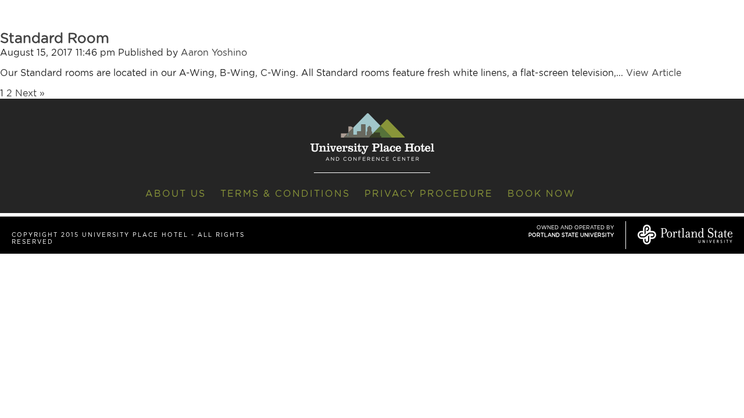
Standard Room (54, 38)
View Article (653, 72)
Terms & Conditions (285, 193)
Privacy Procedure (428, 193)
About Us (175, 193)
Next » (30, 93)
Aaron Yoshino (214, 52)
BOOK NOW (541, 193)
